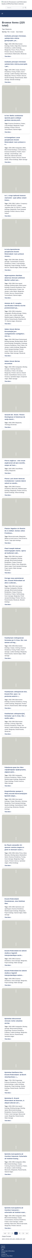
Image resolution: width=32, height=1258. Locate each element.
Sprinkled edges (15, 376)
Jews (10, 315)
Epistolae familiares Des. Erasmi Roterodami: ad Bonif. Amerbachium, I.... (15, 1075)
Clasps (17, 69)
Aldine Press (19, 853)
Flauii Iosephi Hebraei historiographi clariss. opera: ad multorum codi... (15, 551)
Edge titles (18, 46)
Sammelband (8, 53)
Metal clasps (8, 566)
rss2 (24, 1239)
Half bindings (20, 594)
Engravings (8, 1030)
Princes (22, 50)
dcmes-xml (8, 1239)
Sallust (7, 213)
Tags (2, 1249)
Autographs (18, 147)
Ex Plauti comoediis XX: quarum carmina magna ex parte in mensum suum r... (14, 847)
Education (18, 801)
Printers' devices (9, 51)
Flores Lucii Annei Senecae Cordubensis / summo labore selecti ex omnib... (15, 481)
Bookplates (17, 343)
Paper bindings (15, 265)
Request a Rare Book (6, 1256)
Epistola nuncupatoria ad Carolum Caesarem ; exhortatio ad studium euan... (15, 1210)
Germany (24, 801)
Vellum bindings (13, 159)
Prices (18, 50)
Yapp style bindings (15, 540)
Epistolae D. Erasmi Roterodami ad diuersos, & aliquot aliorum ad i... (14, 1100)
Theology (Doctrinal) (10, 424)
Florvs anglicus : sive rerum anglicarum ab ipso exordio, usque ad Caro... (15, 463)
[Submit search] (25, 7)
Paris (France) (23, 538)
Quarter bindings (9, 77)
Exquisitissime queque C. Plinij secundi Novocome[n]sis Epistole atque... (16, 793)
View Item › (8, 56)
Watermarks (16, 53)
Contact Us (4, 1254)
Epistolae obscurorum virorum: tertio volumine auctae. (13, 1021)
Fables (19, 777)
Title (8, 32)
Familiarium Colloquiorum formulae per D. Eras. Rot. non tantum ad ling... (16, 640)
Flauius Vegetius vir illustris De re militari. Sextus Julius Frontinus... (15, 531)
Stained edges (17, 129)
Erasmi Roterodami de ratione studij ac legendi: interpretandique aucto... (16, 953)
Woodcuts (23, 53)
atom (3, 1239)
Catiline (17, 203)
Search (3, 1246)
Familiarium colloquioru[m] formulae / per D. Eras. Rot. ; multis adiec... (15, 716)
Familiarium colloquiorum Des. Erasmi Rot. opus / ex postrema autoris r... (16, 694)
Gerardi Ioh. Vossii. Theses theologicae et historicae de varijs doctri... (15, 417)
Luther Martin (13, 291)
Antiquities (18, 311)
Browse (3, 1247)
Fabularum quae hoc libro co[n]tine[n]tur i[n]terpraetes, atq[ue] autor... (15, 770)
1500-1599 (11, 44)
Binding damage (17, 313)
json (13, 1239)
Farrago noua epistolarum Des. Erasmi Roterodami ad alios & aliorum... (15, 580)
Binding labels (14, 285)
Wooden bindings (15, 79)
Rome (22, 211)
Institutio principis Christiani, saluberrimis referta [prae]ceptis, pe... (15, 38)
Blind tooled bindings (11, 149)
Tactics (7, 540)
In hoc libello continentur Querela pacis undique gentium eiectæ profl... (14, 118)
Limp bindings (9, 125)
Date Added (19, 32)
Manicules (23, 73)
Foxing (14, 71)
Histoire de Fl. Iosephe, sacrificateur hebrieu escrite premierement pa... (15, 306)
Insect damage (9, 596)
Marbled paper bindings (11, 779)
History (19, 205)
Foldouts (7, 1032)
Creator (12, 32)
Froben (18, 71)
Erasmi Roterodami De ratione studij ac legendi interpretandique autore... (16, 973)
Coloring (12, 369)
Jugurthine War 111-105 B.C (13, 207)
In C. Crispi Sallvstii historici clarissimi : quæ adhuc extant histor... (15, 198)
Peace (13, 50)
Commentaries (22, 149)
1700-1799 (11, 1080)
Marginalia (8, 50)
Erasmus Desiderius (14, 123)
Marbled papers (9, 317)
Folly (18, 345)
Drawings (24, 343)
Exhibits (3, 1252)
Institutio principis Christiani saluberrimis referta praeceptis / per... (16, 64)
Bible (24, 147)
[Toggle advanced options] (23, 8)
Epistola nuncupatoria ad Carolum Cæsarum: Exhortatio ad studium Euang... (16, 1156)
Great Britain (19, 468)
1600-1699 (11, 422)
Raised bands (19, 51)
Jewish (7, 315)
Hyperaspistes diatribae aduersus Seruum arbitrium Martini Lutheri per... (15, 278)
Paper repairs (8, 568)
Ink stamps (19, 371)
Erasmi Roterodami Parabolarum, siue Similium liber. (15, 901)
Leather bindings (16, 48)
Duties (12, 46)
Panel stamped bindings (12, 349)
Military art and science (11, 538)
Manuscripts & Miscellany (7, 1251)
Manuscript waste (16, 155)
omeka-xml (19, 1239)
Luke (20, 153)
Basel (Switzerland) (21, 339)
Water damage (23, 159)
